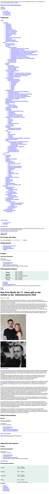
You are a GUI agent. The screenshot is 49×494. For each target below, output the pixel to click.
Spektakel (8, 36)
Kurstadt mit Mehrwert (11, 30)
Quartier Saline (11, 201)
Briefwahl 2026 (14, 145)
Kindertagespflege (12, 59)
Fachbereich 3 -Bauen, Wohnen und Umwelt (18, 75)
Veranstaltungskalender (11, 33)
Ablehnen (2, 7)
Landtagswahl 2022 (12, 149)
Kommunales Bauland (11, 192)
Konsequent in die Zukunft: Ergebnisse (16, 97)
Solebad (5, 249)
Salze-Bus (10, 135)
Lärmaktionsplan (9, 198)
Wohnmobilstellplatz (10, 183)
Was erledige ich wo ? (10, 44)
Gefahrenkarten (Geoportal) (14, 129)
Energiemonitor (9, 209)
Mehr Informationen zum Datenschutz (9, 231)
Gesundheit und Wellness (11, 158)
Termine (12, 205)
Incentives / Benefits (12, 106)
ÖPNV (7, 130)
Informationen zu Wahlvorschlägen (18, 144)
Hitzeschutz (10, 124)
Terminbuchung (9, 211)
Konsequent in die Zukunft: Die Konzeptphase (18, 91)
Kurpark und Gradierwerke (11, 31)
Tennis (9, 174)
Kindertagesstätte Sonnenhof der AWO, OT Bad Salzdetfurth (24, 54)
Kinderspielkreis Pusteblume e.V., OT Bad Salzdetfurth (23, 58)
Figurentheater (11, 112)
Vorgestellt (5, 22)
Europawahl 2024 (12, 147)
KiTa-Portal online (12, 60)
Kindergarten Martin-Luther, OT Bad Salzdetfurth (21, 53)
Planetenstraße (11, 168)
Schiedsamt (8, 108)
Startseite (5, 282)
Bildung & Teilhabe (12, 68)
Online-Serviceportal (10, 43)
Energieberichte (11, 208)
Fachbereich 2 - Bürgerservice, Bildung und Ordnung (19, 74)
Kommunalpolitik (9, 78)
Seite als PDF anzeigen (6, 433)
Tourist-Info (8, 155)
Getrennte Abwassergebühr (12, 139)
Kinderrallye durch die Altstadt (15, 166)
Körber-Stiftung (9, 29)
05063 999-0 (8, 262)
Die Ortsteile (8, 26)
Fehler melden (6, 489)
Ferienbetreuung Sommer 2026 (15, 116)
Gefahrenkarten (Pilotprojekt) (14, 128)
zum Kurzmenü (6, 13)
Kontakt (2, 289)
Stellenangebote (11, 105)
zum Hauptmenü (7, 12)
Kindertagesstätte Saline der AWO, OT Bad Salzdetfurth (23, 52)
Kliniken (10, 122)
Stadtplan (8, 182)
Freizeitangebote (9, 161)
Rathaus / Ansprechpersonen (12, 70)
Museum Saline (9, 179)
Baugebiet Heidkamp (13, 193)
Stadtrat (12, 87)
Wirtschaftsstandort (10, 187)
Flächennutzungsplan (13, 196)
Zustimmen (3, 8)
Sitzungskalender (15, 81)
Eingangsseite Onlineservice (9, 246)
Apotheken (10, 119)
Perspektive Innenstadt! (13, 92)
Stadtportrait (8, 25)
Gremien (12, 86)
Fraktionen (13, 85)
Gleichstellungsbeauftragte (14, 76)
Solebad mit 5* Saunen (13, 173)
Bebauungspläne (12, 195)
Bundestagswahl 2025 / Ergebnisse (16, 146)
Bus (9, 133)
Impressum (5, 487)
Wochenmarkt (9, 38)
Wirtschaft (5, 185)
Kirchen (7, 152)
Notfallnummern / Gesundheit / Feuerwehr (15, 117)
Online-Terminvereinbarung (9, 210)
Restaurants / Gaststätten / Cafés (13, 184)
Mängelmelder (9, 100)
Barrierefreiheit (6, 490)
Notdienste (5, 224)
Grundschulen (11, 65)
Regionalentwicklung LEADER (12, 98)
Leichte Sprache (6, 222)
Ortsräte (12, 89)
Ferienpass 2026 (12, 113)
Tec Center (10, 190)
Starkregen (8, 127)
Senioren (8, 63)
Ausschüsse (13, 84)
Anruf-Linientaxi (11, 134)
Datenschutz (6, 488)
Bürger (4, 42)
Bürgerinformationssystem (14, 80)
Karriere (7, 103)
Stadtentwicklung (9, 90)
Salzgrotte (8, 160)
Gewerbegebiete (9, 188)
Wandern (10, 176)
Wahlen (7, 140)
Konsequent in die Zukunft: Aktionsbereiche (18, 95)
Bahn (9, 132)
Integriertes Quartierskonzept (17, 203)
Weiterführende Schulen (13, 67)
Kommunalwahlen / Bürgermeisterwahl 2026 (18, 141)
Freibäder (8, 178)
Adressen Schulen (12, 69)
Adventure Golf (11, 162)
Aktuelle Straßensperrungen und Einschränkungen (17, 101)
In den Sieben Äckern (13, 189)
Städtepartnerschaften (11, 40)
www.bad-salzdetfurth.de (10, 430)
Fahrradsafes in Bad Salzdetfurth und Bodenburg (19, 138)
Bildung (7, 64)
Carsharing (10, 136)
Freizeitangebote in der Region (12, 177)
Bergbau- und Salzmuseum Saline (13, 37)
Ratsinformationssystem (13, 79)
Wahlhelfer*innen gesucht (16, 143)
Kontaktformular (4, 461)
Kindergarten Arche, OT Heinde (17, 49)
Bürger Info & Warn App (13, 123)
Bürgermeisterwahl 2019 (13, 151)
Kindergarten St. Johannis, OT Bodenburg (20, 57)
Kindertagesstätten (12, 47)
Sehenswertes (9, 27)
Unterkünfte (8, 156)
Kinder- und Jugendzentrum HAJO (15, 111)
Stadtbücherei (9, 35)
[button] (13, 328)
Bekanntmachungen (10, 102)
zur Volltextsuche (7, 14)
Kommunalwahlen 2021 (13, 150)
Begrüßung (8, 24)
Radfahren (10, 170)
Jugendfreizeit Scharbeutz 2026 (15, 114)
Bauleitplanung (9, 194)
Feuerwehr (10, 120)
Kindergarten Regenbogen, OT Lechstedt (20, 48)
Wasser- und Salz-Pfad (11, 32)
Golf (9, 165)
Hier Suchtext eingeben (6, 240)
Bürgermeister (11, 71)
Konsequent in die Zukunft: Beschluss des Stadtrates (20, 94)
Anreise (7, 157)
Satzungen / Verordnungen (12, 107)
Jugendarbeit (9, 109)
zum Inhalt (5, 11)
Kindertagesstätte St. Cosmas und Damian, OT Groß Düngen (24, 51)
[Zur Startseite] (16, 219)
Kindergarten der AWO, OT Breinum (18, 56)
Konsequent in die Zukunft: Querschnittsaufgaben (19, 96)
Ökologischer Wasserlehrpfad (14, 167)
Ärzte (9, 118)
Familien (8, 46)
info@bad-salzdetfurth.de (10, 265)
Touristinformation (7, 247)
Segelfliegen (11, 172)
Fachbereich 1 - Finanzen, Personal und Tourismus (19, 73)
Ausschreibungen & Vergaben (12, 199)
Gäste (4, 154)
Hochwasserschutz (10, 125)
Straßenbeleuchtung (12, 206)
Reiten (9, 171)
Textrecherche (14, 82)
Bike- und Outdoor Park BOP (14, 163)
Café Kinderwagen (12, 62)
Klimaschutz (8, 200)
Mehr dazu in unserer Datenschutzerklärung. (11, 5)
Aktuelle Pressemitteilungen (12, 41)
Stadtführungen (9, 181)
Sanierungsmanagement (16, 204)
